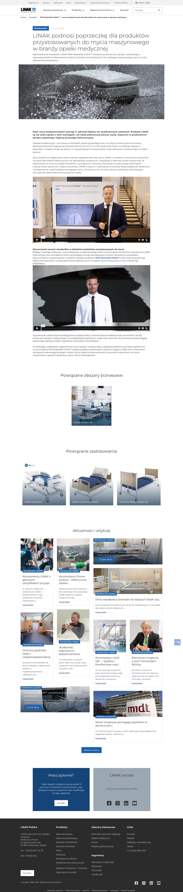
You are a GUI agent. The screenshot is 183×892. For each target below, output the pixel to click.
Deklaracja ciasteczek (55, 890)
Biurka (95, 842)
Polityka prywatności (100, 890)
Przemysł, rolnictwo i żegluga (106, 834)
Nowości (46, 3)
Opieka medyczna (101, 838)
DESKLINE (97, 866)
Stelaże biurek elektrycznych (70, 863)
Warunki (86, 890)
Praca (69, 3)
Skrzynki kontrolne (65, 846)
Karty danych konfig (66, 872)
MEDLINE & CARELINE (103, 862)
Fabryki (130, 838)
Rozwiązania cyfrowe (66, 858)
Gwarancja (114, 890)
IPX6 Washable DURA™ (107, 258)
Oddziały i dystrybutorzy (139, 842)
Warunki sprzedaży (128, 890)
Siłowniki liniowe (64, 834)
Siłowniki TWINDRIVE (66, 842)
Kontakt (61, 803)
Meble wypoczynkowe (103, 846)
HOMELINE (97, 874)
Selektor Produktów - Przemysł (71, 868)
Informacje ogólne (73, 890)
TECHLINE (97, 870)
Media (130, 846)
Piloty (59, 850)
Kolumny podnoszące (67, 838)
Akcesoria (61, 854)
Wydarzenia (58, 3)
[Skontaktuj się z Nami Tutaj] (177, 642)
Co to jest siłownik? (136, 850)
